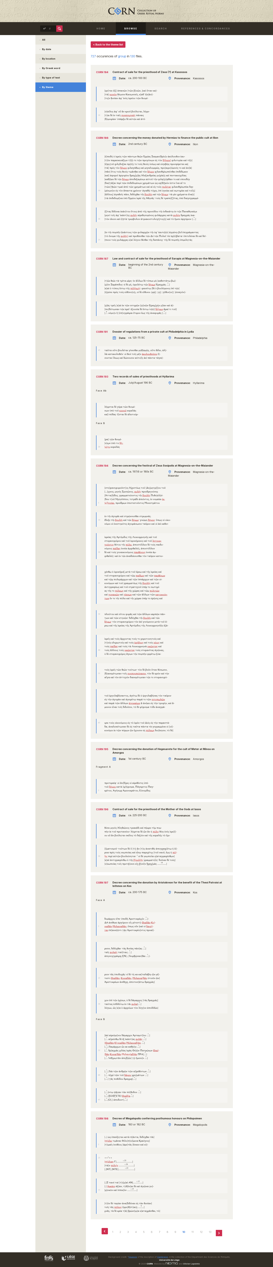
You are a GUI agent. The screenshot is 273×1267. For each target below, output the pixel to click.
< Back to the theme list (108, 44)
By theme (47, 87)
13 (210, 1232)
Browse (130, 28)
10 (183, 1232)
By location (48, 58)
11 (192, 1232)
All (43, 39)
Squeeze (132, 1257)
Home (101, 28)
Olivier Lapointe (191, 1264)
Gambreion (162, 1257)
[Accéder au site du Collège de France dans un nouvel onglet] (89, 1261)
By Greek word (51, 68)
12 (201, 1232)
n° (44, 28)
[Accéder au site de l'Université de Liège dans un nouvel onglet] (66, 1261)
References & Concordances (205, 28)
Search (161, 28)
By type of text (51, 77)
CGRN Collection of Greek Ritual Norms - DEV (136, 11)
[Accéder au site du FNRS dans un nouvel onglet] (45, 1261)
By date (46, 49)
